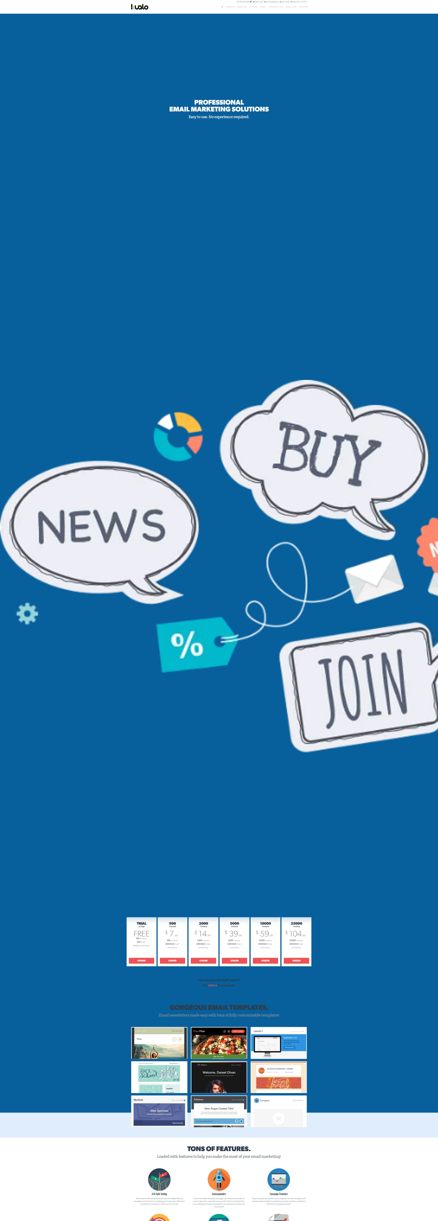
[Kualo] (152, 7)
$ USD (303, 2)
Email (263, 7)
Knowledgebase (272, 2)
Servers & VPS (275, 7)
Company (304, 7)
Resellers (291, 7)
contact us (212, 985)
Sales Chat (259, 2)
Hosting (253, 7)
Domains (230, 7)
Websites (242, 7)
